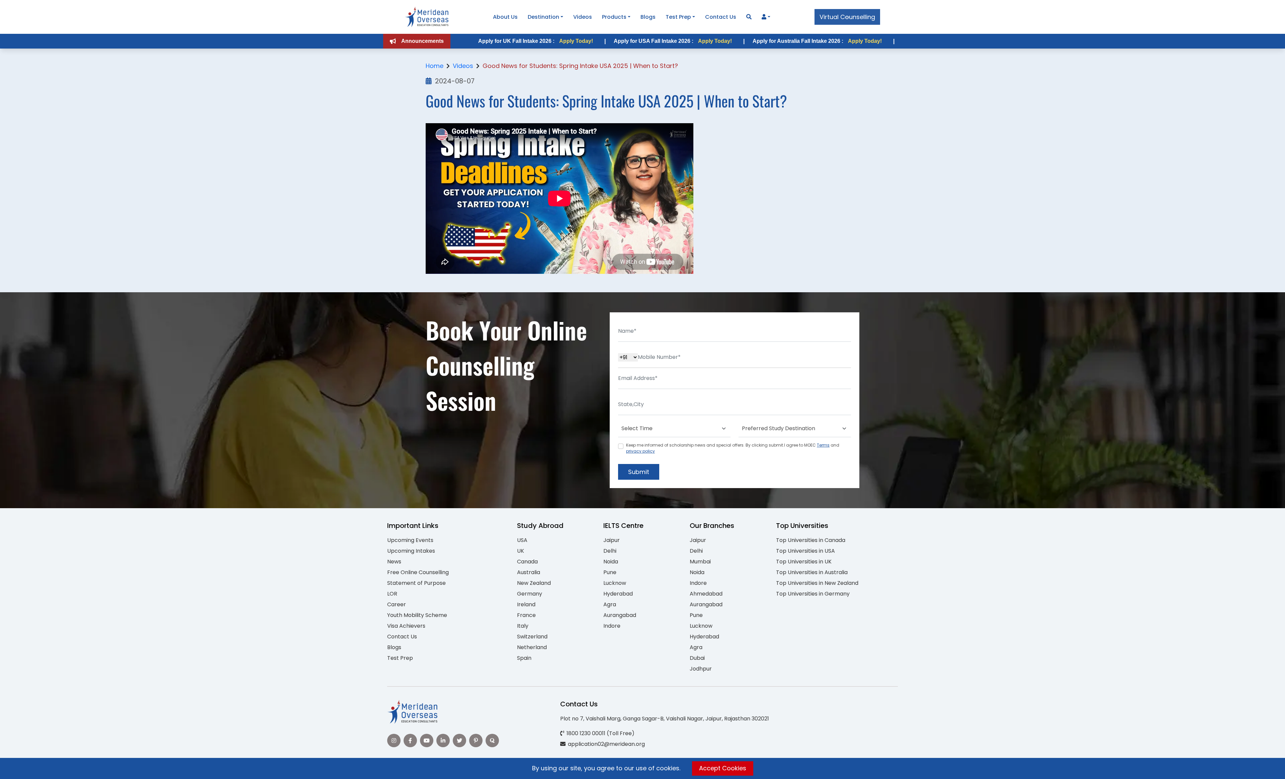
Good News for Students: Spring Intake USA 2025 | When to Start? (580, 66)
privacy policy (640, 451)
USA (522, 540)
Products (614, 17)
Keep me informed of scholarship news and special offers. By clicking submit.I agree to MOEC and (732, 448)
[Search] (749, 17)
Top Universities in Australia (812, 572)
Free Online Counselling (418, 572)
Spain (524, 658)
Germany (529, 594)
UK (520, 551)
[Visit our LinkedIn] (443, 740)
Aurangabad (619, 615)
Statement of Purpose (416, 583)
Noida (610, 561)
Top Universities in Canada (810, 540)
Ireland (526, 604)
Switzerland (532, 636)
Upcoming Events (410, 540)
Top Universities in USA (805, 551)
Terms (823, 445)
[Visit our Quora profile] (492, 740)
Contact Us (720, 17)
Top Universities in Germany (813, 594)
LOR (392, 594)
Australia (528, 572)
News (394, 561)
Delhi (609, 551)
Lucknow (614, 583)
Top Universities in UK (804, 561)
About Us (505, 17)
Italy (522, 626)
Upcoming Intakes (411, 551)
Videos (582, 17)
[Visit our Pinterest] (476, 740)
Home (434, 66)
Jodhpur (701, 669)
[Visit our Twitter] (459, 740)
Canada (527, 561)
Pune (609, 572)
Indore (611, 626)
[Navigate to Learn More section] (764, 17)
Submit (638, 472)
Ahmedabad (706, 594)
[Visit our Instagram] (394, 740)
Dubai (697, 658)
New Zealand (534, 583)
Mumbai (700, 561)
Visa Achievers (406, 626)
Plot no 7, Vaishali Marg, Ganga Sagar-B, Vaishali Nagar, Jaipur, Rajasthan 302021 (664, 718)
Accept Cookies (722, 768)
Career (396, 604)
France (526, 615)
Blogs (648, 17)
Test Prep (678, 17)
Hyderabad (618, 594)
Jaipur (611, 540)
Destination (543, 17)
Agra (609, 604)
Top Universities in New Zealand (817, 583)
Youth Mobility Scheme (417, 615)
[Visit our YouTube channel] (426, 740)
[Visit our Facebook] (410, 740)
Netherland (532, 647)
